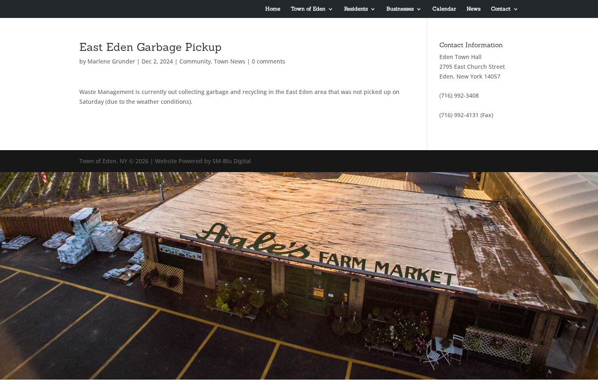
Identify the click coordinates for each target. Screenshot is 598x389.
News (473, 9)
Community (195, 61)
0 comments (268, 61)
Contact (501, 9)
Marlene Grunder (111, 61)
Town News (229, 61)
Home (272, 9)
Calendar (444, 9)
